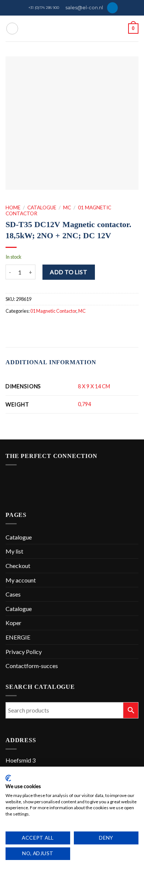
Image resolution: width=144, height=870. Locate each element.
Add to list (68, 271)
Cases (13, 594)
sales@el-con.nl (84, 7)
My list (14, 551)
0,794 (84, 404)
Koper (13, 622)
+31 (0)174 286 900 (43, 8)
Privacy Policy (24, 651)
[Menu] (12, 28)
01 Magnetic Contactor (53, 311)
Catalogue (41, 207)
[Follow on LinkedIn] (112, 7)
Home (13, 207)
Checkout (18, 565)
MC (67, 207)
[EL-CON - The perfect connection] (72, 28)
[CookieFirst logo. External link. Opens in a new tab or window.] (8, 778)
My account (21, 580)
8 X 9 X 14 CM (94, 386)
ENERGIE (18, 637)
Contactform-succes (32, 665)
